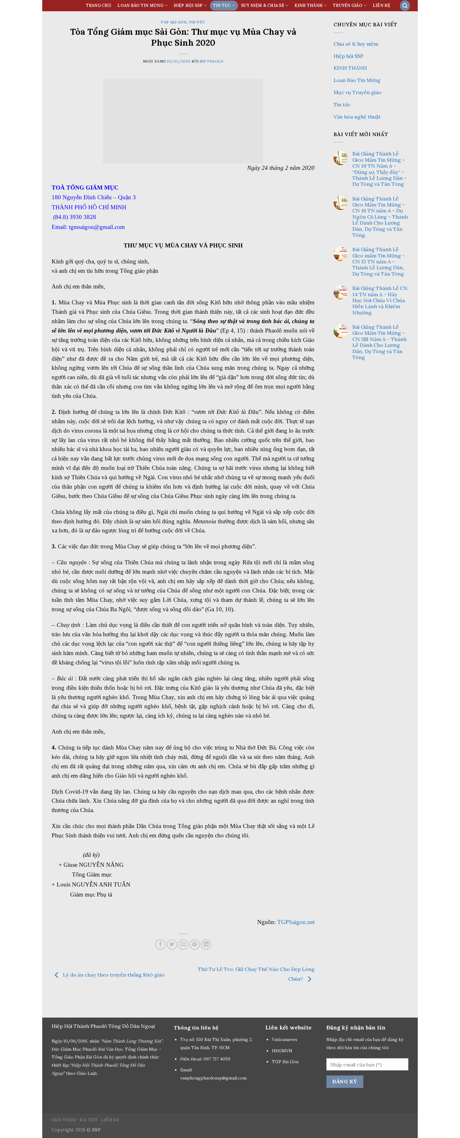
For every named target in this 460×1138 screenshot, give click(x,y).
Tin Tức (222, 5)
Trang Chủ (98, 5)
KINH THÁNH (308, 5)
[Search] (405, 5)
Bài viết (88, 1120)
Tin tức (197, 22)
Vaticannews (284, 1039)
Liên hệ (382, 5)
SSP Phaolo (211, 61)
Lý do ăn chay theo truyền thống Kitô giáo (113, 975)
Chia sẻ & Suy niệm (356, 44)
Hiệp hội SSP (348, 56)
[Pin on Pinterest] (195, 944)
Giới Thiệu (64, 1120)
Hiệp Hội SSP (188, 5)
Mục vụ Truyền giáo (357, 92)
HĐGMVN (283, 1051)
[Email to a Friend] (183, 944)
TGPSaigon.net (295, 922)
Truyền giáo (347, 5)
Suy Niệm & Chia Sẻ (262, 5)
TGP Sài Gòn (174, 22)
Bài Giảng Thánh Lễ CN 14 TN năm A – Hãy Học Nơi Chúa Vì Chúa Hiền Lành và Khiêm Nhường (379, 300)
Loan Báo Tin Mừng (140, 5)
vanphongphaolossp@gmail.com (213, 1078)
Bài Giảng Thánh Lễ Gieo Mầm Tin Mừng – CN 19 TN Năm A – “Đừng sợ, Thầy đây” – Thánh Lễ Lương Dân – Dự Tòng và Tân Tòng (379, 169)
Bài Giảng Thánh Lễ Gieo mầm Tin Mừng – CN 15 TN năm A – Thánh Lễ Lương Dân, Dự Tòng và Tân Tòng (378, 261)
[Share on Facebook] (160, 944)
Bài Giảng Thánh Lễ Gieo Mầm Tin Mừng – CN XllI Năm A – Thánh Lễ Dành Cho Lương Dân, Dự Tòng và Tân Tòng (379, 342)
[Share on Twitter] (172, 944)
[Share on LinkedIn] (206, 944)
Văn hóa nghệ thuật (357, 117)
